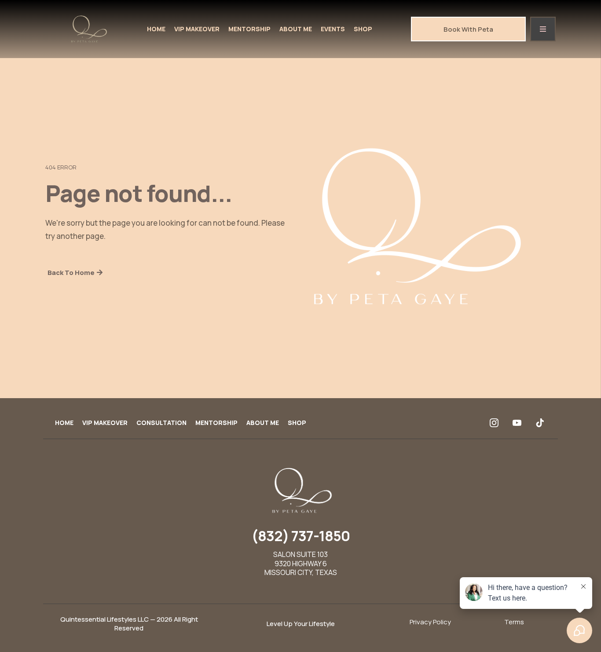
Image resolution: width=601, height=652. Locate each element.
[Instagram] (494, 422)
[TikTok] (539, 422)
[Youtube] (517, 422)
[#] (543, 29)
